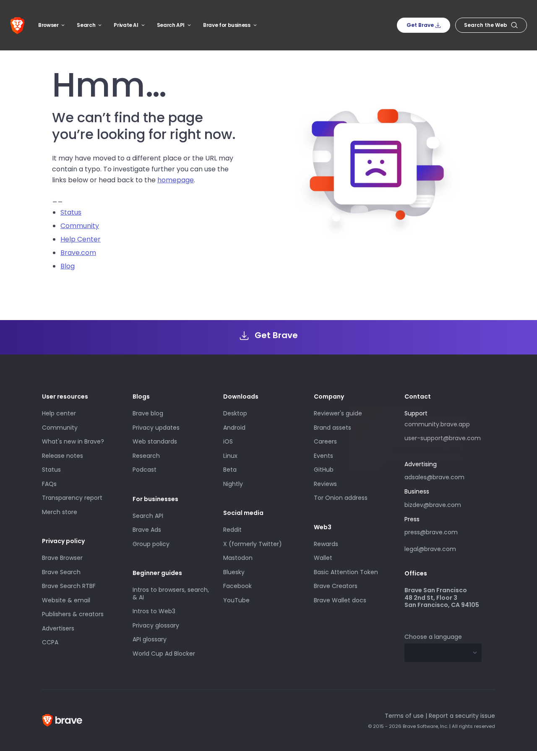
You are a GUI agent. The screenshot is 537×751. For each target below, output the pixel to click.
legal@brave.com (430, 549)
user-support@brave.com (442, 438)
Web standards (155, 441)
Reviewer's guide (338, 413)
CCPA (50, 642)
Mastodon (238, 558)
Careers (325, 441)
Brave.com (78, 252)
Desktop (235, 413)
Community (79, 226)
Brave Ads (147, 529)
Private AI (126, 25)
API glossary (150, 639)
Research (146, 456)
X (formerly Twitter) (252, 544)
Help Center (80, 239)
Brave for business (226, 25)
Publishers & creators (73, 614)
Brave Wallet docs (340, 600)
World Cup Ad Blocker (164, 653)
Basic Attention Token (346, 572)
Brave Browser (62, 558)
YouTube (236, 600)
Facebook (237, 586)
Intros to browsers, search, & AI (171, 593)
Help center (59, 413)
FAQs (49, 484)
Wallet (323, 558)
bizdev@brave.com (432, 505)
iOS (228, 441)
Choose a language (433, 637)
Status (70, 212)
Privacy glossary (156, 625)
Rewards (326, 544)
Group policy (151, 544)
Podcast (144, 469)
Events (323, 456)
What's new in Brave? (73, 441)
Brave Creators (335, 586)
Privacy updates (156, 427)
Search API (171, 25)
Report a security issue (462, 716)
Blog (67, 266)
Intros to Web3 (154, 611)
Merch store (59, 512)
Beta (230, 469)
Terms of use (404, 716)
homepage (175, 180)
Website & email (66, 600)
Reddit (232, 529)
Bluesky (234, 572)
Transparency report (72, 498)
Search (86, 25)
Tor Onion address (341, 498)
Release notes (62, 456)
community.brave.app (437, 424)
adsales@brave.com (434, 476)
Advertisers (58, 628)
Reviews (325, 484)
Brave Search (61, 572)
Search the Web (485, 25)
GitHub (324, 469)
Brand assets (332, 427)
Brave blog (148, 413)
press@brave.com (431, 532)
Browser (48, 25)
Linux (230, 456)
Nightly (233, 484)
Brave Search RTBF (69, 586)
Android (234, 427)
